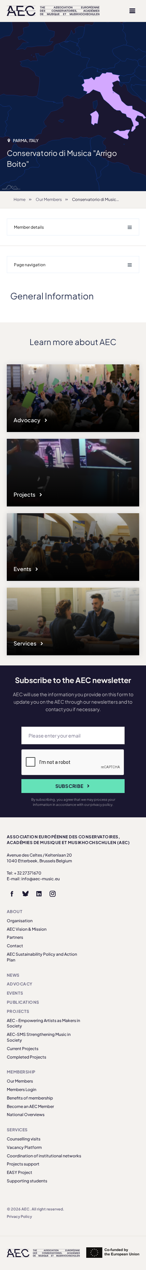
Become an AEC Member (30, 1106)
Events (23, 568)
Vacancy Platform (24, 1147)
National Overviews (25, 1114)
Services (25, 643)
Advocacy (27, 420)
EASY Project (19, 1172)
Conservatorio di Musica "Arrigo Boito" (109, 199)
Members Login (21, 1089)
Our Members (49, 199)
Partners (15, 937)
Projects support (23, 1163)
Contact (15, 945)
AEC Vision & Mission (27, 929)
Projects (25, 494)
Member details (29, 227)
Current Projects (22, 1048)
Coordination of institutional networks (44, 1155)
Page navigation (29, 264)
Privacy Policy (19, 1216)
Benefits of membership (30, 1098)
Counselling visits (23, 1138)
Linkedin (39, 894)
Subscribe (69, 786)
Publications (23, 1002)
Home (19, 199)
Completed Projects (26, 1057)
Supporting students (27, 1180)
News (13, 975)
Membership (21, 1071)
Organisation (20, 920)
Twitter (25, 894)
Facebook (12, 894)
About (14, 911)
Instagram (53, 894)
